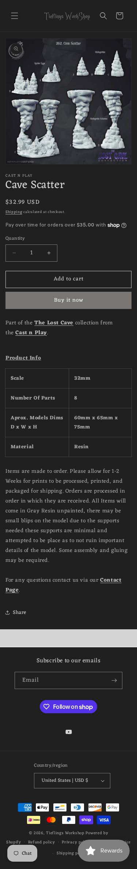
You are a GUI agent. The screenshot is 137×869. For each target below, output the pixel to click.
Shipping (13, 212)
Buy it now (68, 300)
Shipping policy (72, 853)
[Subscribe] (114, 680)
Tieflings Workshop (65, 833)
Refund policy (41, 842)
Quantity (15, 238)
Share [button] (19, 612)
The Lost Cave (53, 323)
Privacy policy (76, 842)
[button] (15, 16)
